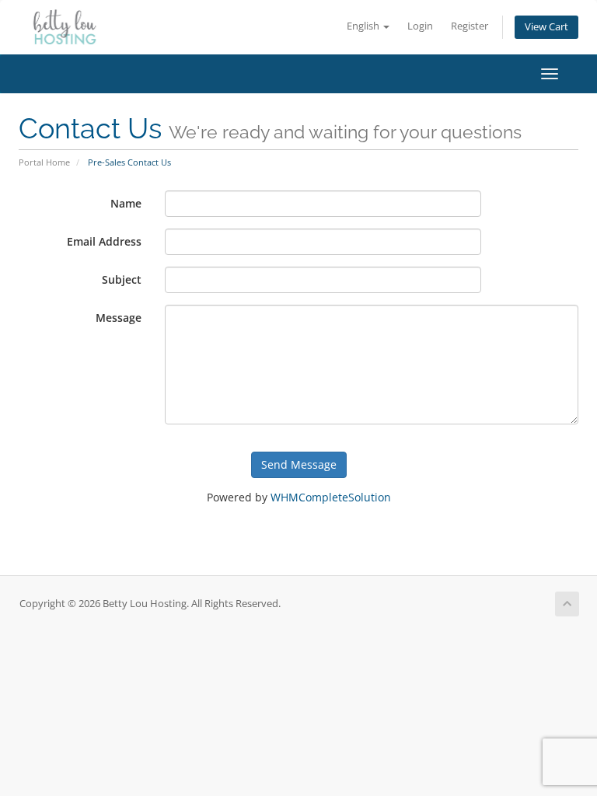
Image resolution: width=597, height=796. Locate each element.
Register (469, 26)
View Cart (546, 26)
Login (420, 26)
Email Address (104, 241)
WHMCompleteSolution (331, 497)
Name (125, 203)
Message (118, 317)
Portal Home (44, 162)
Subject (121, 279)
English (364, 26)
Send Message (299, 464)
